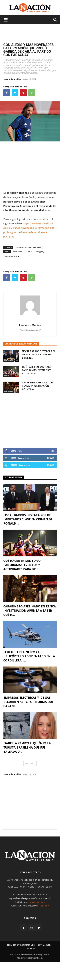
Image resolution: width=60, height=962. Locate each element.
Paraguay (39, 251)
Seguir (50, 458)
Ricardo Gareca (12, 256)
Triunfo (30, 948)
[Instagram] (32, 927)
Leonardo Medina (12, 79)
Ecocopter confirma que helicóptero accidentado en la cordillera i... (29, 656)
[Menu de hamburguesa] (5, 19)
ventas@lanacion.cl (37, 902)
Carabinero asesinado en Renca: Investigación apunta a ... (38, 386)
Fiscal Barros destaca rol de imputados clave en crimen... (39, 354)
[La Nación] (30, 7)
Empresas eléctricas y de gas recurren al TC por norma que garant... (28, 702)
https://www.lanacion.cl (30, 330)
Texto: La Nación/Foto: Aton (28, 247)
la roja (29, 251)
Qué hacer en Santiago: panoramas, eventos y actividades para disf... (22, 565)
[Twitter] (39, 927)
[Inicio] (30, 860)
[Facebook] (24, 927)
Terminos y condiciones (20, 945)
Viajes (6, 376)
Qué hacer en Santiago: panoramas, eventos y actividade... (37, 370)
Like (52, 451)
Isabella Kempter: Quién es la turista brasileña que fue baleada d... (27, 747)
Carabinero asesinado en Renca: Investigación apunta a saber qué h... (30, 610)
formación (17, 251)
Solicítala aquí (42, 905)
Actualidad (44, 945)
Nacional (8, 360)
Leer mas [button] (29, 763)
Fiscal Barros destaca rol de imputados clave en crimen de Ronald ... (27, 519)
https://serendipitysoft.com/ (30, 957)
